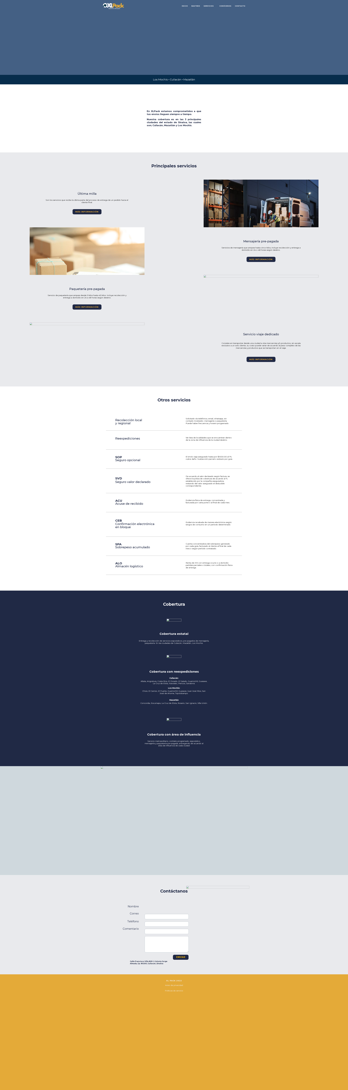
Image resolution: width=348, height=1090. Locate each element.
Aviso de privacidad (174, 985)
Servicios (209, 6)
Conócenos (225, 6)
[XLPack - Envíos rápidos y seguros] (114, 6)
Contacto (240, 6)
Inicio (185, 6)
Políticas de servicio (174, 991)
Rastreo (195, 6)
